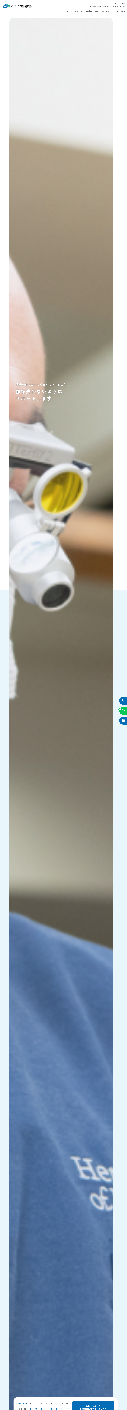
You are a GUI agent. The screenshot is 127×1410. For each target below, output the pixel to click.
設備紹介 (97, 11)
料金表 (123, 11)
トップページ (68, 11)
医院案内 (89, 11)
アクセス (116, 11)
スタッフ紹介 (79, 11)
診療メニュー (106, 11)
